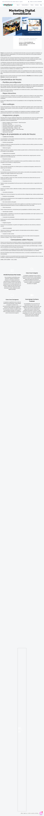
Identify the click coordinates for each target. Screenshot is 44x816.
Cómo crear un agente (32, 273)
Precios (32, 5)
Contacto (37, 5)
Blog (41, 5)
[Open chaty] (41, 813)
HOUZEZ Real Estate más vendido (12, 274)
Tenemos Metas (25, 5)
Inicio (18, 5)
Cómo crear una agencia (12, 299)
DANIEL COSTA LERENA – (6, 259)
